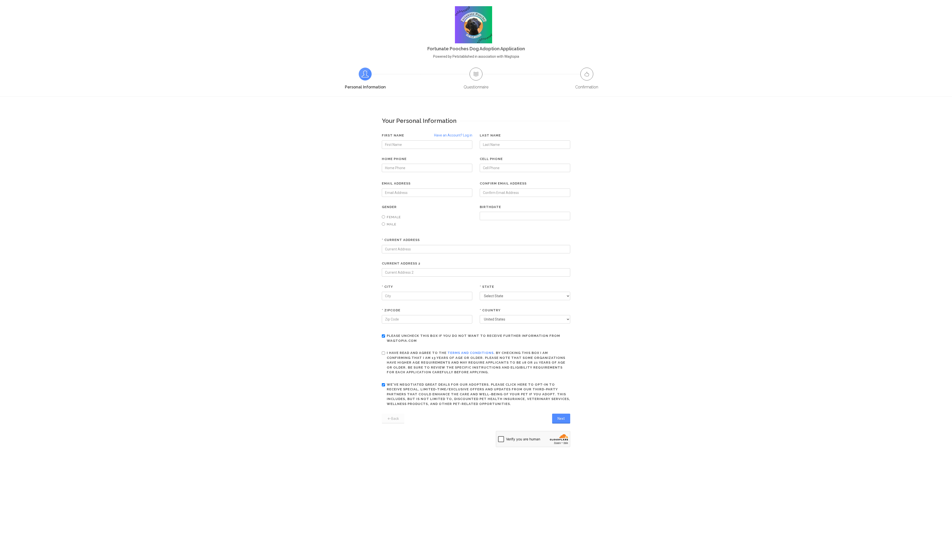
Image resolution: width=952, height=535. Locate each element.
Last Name (490, 135)
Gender (389, 207)
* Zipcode (391, 310)
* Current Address (401, 240)
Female (394, 217)
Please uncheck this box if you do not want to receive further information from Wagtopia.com (473, 338)
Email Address (396, 183)
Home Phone (394, 159)
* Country (490, 310)
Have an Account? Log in (453, 135)
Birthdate (490, 207)
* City (387, 287)
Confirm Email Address (503, 183)
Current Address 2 (401, 263)
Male (391, 224)
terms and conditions (470, 353)
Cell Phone (491, 159)
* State (487, 287)
